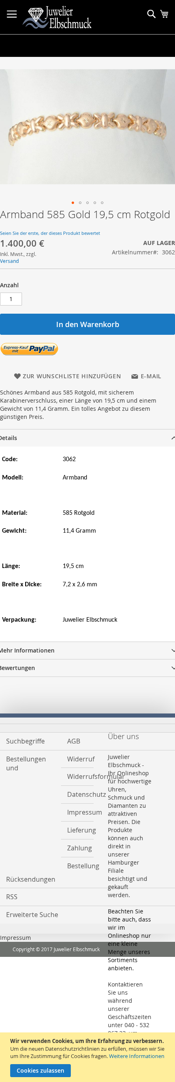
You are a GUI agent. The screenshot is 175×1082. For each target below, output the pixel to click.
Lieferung (77, 830)
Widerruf (77, 759)
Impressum (77, 812)
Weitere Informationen (136, 1056)
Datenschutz (77, 794)
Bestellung (77, 865)
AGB (73, 741)
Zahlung (77, 847)
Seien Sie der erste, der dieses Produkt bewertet (50, 233)
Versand (9, 261)
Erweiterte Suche (32, 914)
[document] (88, 1057)
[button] (73, 203)
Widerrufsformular (77, 776)
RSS (12, 896)
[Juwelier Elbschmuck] (63, 17)
